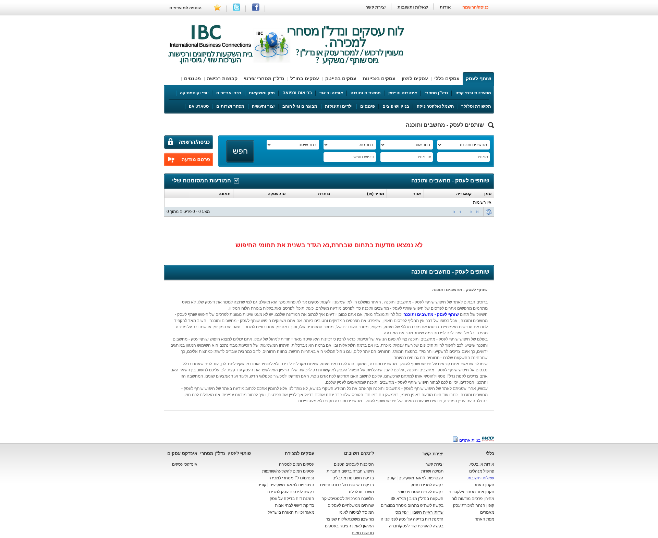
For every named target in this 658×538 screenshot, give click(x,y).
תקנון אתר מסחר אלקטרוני (471, 491)
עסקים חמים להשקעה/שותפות (288, 471)
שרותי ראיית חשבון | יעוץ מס (419, 512)
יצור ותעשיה (263, 106)
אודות (445, 7)
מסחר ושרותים (230, 106)
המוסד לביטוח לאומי (356, 512)
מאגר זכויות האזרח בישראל (291, 512)
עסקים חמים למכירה (296, 464)
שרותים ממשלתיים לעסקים (351, 505)
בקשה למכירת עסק (427, 484)
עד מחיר (424, 156)
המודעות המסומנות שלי (201, 180)
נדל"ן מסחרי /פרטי (264, 78)
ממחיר (482, 156)
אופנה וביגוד (331, 93)
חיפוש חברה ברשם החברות (350, 471)
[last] (477, 212)
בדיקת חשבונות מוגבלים (353, 478)
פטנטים (192, 78)
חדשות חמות (363, 532)
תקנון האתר (484, 484)
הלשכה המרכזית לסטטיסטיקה (347, 498)
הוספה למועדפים (185, 7)
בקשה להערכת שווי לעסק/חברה (416, 526)
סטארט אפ (199, 106)
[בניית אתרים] (488, 440)
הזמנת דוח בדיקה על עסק (292, 498)
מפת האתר (484, 519)
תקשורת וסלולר (476, 106)
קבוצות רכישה (222, 78)
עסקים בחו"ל (304, 78)
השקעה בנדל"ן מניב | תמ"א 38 (417, 498)
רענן (488, 212)
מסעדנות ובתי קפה (473, 93)
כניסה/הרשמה (475, 7)
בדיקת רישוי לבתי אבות (294, 505)
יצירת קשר (376, 7)
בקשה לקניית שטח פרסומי (420, 491)
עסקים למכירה (299, 453)
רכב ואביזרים (228, 93)
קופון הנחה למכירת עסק (473, 505)
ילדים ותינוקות (339, 106)
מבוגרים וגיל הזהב (299, 106)
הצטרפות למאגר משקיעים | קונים (415, 478)
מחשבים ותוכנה (366, 93)
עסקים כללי (447, 78)
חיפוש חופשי (363, 156)
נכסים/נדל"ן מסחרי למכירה (291, 478)
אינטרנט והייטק (402, 93)
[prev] (460, 212)
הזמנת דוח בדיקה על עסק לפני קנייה (412, 519)
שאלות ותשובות (412, 7)
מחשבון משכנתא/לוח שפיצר (350, 519)
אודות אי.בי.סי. (481, 464)
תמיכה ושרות (432, 471)
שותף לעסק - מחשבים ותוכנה (431, 314)
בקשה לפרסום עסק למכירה (290, 491)
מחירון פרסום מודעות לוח (472, 498)
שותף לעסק (478, 78)
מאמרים (487, 512)
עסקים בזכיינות (379, 78)
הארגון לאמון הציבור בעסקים (349, 526)
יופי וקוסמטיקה (194, 93)
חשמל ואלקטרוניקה (435, 106)
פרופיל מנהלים (481, 471)
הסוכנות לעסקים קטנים (354, 464)
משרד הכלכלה (361, 491)
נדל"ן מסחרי (436, 93)
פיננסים (367, 106)
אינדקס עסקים (182, 453)
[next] (471, 212)
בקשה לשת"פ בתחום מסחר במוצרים (412, 505)
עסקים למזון (415, 78)
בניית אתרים (469, 440)
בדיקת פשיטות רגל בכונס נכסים (347, 484)
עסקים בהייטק (340, 78)
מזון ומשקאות (262, 93)
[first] (454, 212)
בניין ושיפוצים (395, 106)
